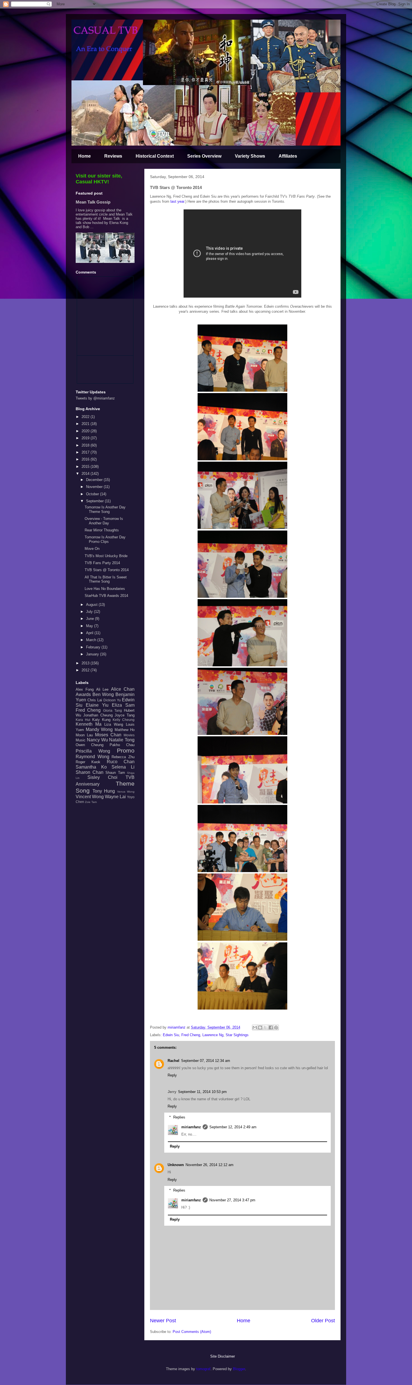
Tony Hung (103, 791)
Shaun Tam (115, 772)
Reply (172, 1075)
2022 (86, 417)
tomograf (203, 1369)
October (93, 494)
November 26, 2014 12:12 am (209, 1165)
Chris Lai (94, 700)
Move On (92, 548)
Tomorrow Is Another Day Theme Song (105, 509)
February (93, 647)
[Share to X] (265, 1027)
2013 (86, 663)
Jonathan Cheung (98, 715)
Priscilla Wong (93, 751)
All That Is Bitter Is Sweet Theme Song (106, 579)
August (92, 604)
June (90, 618)
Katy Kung (101, 720)
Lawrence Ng (212, 1035)
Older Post (323, 1320)
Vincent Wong (90, 796)
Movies (129, 735)
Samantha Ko (91, 767)
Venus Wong (126, 791)
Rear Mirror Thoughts (102, 530)
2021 (86, 424)
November (95, 487)
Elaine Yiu (97, 705)
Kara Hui (83, 719)
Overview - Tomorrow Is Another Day (104, 521)
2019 (86, 438)
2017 (86, 452)
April (90, 633)
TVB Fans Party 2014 (102, 563)
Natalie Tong (122, 739)
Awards (83, 694)
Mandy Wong (99, 729)
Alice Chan (123, 689)
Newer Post (163, 1320)
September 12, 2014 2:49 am (232, 1127)
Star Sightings (237, 1035)
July (90, 611)
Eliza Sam (123, 705)
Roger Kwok (88, 762)
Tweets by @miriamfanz (95, 398)
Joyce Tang (125, 715)
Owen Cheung (89, 745)
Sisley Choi (102, 777)
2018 (86, 445)
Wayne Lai (115, 796)
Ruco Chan (121, 761)
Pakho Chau (122, 745)
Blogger (239, 1369)
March (91, 640)
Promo (126, 750)
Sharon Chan (89, 772)
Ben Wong (103, 694)
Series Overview (204, 156)
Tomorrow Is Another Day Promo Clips (105, 539)
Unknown (176, 1165)
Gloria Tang (112, 710)
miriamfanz (191, 1127)
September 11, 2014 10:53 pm (202, 1092)
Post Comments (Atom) (192, 1332)
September (95, 501)
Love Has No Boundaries (105, 589)
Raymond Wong (92, 756)
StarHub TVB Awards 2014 (106, 596)
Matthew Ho (125, 730)
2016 (86, 459)
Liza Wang (113, 724)
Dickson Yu (112, 700)
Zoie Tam (91, 802)
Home (84, 156)
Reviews (113, 156)
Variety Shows (250, 156)
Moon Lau (84, 735)
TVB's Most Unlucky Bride (106, 556)
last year (177, 201)
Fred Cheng (190, 1035)
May (90, 626)
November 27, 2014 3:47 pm (232, 1200)
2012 (86, 670)
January (93, 654)
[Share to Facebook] (271, 1027)
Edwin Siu (171, 1035)
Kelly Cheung (124, 719)
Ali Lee (102, 689)
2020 (86, 431)
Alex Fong (85, 689)
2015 (86, 466)
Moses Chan (108, 734)
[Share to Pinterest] (276, 1027)
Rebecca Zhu (123, 757)
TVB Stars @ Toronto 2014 (107, 570)
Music (80, 740)
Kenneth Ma (88, 724)
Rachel (173, 1061)
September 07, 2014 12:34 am (205, 1061)
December (95, 480)
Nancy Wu (97, 739)
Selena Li (123, 767)
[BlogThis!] (260, 1027)
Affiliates (288, 156)
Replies (179, 1117)
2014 (86, 473)
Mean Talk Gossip (93, 202)
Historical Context (155, 156)
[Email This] (255, 1027)
